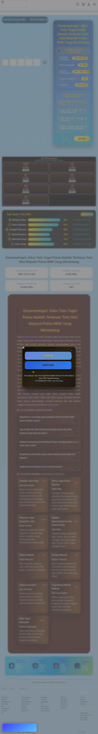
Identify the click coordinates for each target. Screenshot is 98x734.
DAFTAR (48, 365)
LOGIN (48, 355)
